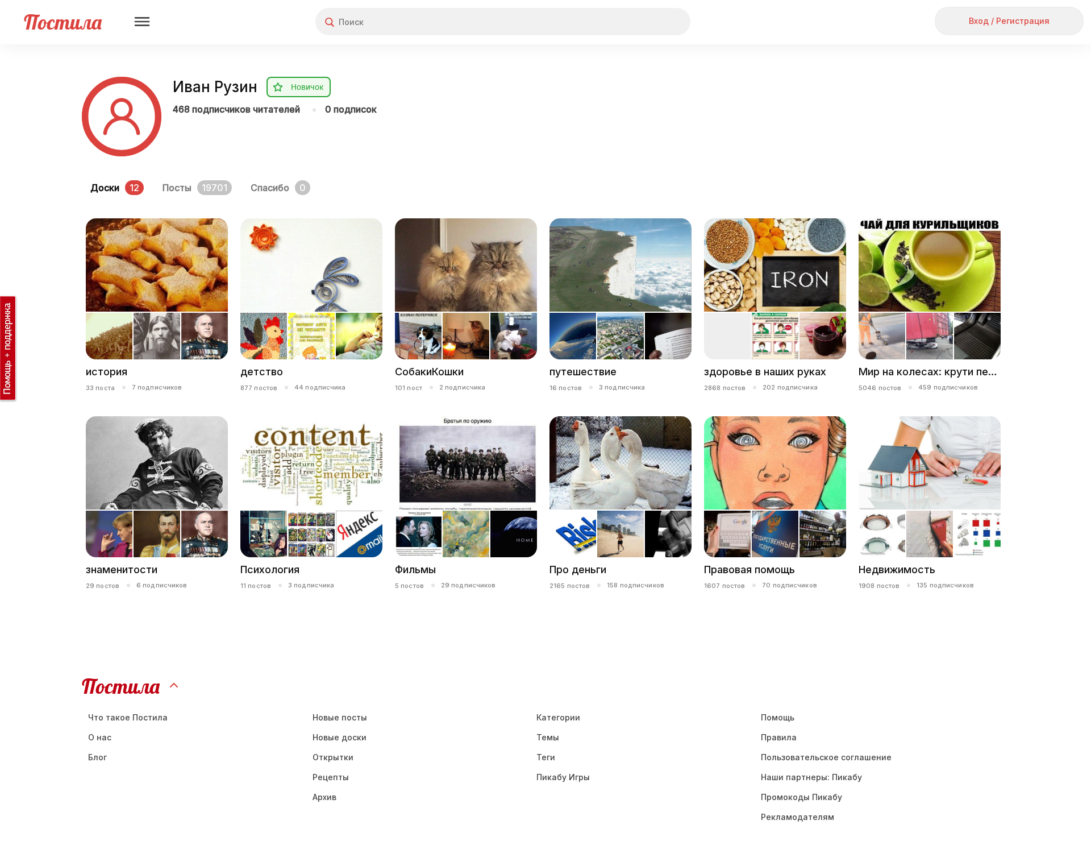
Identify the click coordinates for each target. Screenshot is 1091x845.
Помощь (777, 717)
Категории (558, 717)
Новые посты (340, 717)
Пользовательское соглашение (826, 757)
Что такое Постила (128, 717)
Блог (97, 757)
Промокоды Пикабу (801, 797)
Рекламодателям (797, 817)
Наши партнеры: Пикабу (811, 777)
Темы (547, 737)
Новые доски (340, 737)
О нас (99, 737)
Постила (63, 22)
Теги (545, 757)
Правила (779, 737)
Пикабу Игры (563, 777)
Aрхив (324, 797)
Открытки (333, 757)
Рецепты (331, 777)
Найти (639, 22)
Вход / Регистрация (1009, 21)
